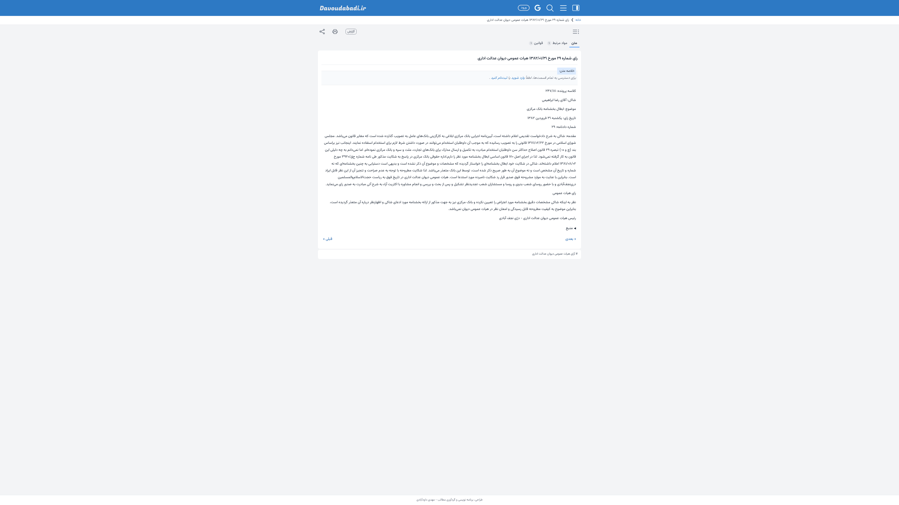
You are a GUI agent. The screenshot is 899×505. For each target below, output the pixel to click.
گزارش (351, 31)
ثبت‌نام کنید (498, 78)
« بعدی (570, 239)
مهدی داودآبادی (425, 500)
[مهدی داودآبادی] (343, 8)
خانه (578, 20)
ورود (524, 7)
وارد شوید (517, 78)
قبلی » (327, 239)
